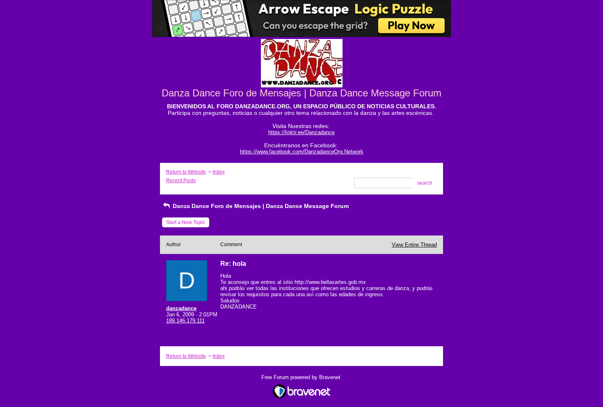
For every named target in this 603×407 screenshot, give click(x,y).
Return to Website (186, 172)
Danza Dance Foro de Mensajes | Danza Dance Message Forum (260, 206)
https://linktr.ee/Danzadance (301, 132)
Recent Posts (181, 180)
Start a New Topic (185, 222)
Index (218, 172)
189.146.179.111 (185, 321)
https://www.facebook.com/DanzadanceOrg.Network (301, 152)
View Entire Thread (414, 245)
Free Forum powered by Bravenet (301, 377)
